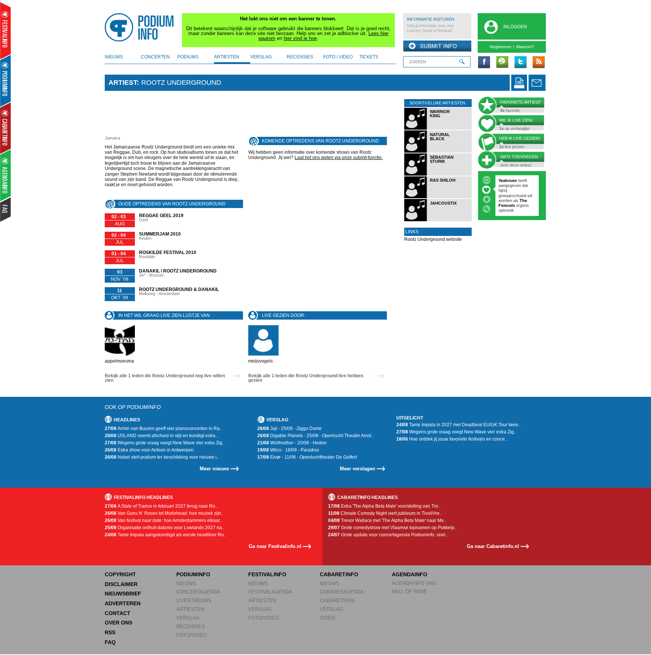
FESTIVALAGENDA (270, 592)
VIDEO (327, 618)
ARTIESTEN (190, 609)
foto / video (338, 57)
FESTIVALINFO (267, 574)
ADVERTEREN (123, 603)
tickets (368, 57)
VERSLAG (188, 618)
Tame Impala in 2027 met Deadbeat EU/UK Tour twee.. (458, 424)
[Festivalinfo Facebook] (484, 62)
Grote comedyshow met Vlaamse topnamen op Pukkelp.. (392, 527)
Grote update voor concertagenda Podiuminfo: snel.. (388, 535)
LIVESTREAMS (193, 600)
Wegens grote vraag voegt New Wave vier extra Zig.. (165, 443)
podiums (188, 57)
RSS (110, 632)
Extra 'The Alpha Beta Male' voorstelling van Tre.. (384, 506)
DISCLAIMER (121, 584)
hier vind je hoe (300, 38)
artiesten (226, 57)
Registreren (500, 46)
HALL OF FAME (409, 591)
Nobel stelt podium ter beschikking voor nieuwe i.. (162, 457)
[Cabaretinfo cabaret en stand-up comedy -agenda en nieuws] (5, 127)
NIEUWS (186, 583)
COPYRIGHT (120, 574)
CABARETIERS (337, 600)
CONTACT (117, 613)
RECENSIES (190, 626)
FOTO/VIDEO (191, 635)
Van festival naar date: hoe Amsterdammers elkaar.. (163, 520)
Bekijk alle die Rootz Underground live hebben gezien (305, 378)
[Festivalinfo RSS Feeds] (538, 62)
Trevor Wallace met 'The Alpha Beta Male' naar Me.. (387, 520)
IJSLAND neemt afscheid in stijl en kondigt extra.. (161, 435)
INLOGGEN (515, 26)
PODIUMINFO (193, 574)
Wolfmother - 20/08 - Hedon (292, 443)
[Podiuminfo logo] (141, 27)
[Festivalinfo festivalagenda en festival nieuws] (5, 31)
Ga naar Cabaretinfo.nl (493, 546)
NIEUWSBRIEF (123, 594)
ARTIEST (122, 82)
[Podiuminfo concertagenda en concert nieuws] (6, 80)
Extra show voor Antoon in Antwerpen (149, 450)
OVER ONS (118, 623)
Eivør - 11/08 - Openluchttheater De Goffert (307, 457)
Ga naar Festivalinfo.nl (275, 546)
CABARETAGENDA (342, 592)
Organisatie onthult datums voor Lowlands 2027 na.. (164, 527)
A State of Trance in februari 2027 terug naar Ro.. (161, 506)
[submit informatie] (437, 46)
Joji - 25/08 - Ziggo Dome (289, 428)
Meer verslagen (357, 468)
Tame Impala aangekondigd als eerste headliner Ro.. (165, 535)
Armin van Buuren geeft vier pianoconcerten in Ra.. (163, 428)
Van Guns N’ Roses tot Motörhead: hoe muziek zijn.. (164, 513)
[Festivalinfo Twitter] (520, 62)
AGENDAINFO (409, 574)
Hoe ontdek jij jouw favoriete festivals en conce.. (451, 439)
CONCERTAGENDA (198, 592)
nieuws (114, 57)
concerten (155, 57)
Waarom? (525, 46)
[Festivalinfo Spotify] (502, 62)
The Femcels (512, 203)
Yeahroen (507, 180)
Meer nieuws (214, 468)
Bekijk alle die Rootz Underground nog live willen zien (165, 378)
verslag (261, 57)
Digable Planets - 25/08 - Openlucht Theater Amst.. (315, 435)
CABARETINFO (339, 574)
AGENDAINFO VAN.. (415, 583)
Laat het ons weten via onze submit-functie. (339, 157)
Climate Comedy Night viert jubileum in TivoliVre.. (385, 513)
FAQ (110, 642)
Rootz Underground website (433, 239)
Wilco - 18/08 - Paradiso (288, 450)
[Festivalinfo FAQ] (6, 209)
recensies (300, 57)
